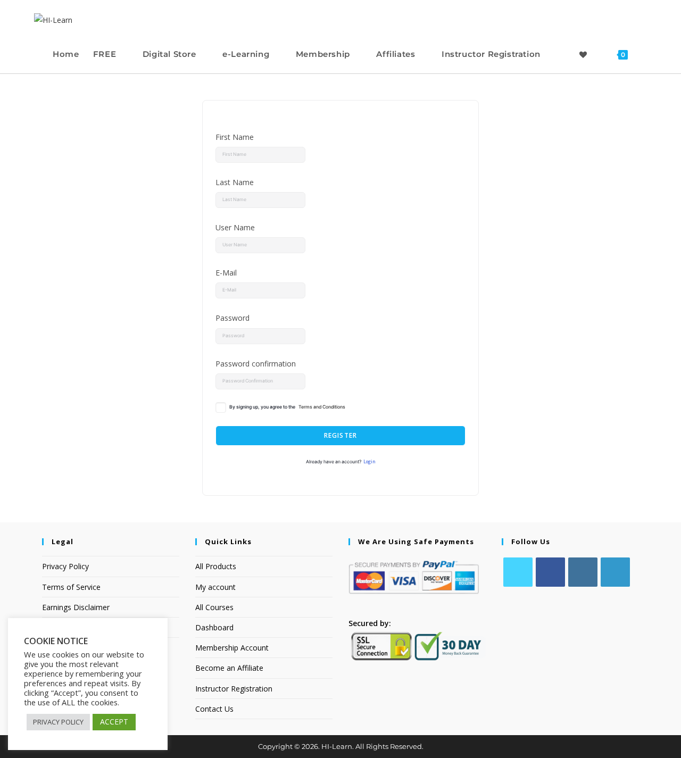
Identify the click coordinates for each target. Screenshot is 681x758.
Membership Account (232, 648)
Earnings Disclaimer (76, 607)
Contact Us (214, 709)
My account (215, 587)
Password (232, 318)
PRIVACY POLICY (58, 722)
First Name (234, 137)
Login (369, 462)
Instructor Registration (233, 689)
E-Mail (226, 273)
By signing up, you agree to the (287, 407)
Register (341, 435)
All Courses (214, 607)
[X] (518, 572)
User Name (235, 227)
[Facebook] (550, 572)
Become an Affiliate (229, 668)
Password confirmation (255, 364)
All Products (215, 566)
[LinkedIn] (615, 572)
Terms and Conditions (321, 407)
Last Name (234, 182)
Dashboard (214, 627)
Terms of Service (71, 587)
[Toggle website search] (645, 54)
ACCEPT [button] (114, 722)
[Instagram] (582, 572)
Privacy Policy (65, 566)
